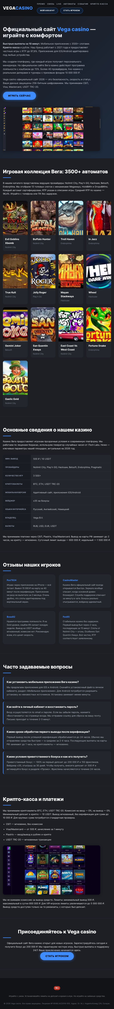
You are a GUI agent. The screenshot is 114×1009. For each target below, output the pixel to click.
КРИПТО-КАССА (99, 4)
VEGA (18, 8)
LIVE (59, 4)
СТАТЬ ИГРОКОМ (71, 10)
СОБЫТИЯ (83, 4)
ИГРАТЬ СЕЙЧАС (19, 95)
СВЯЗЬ (50, 4)
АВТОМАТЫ (69, 4)
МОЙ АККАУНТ (47, 10)
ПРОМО (41, 4)
